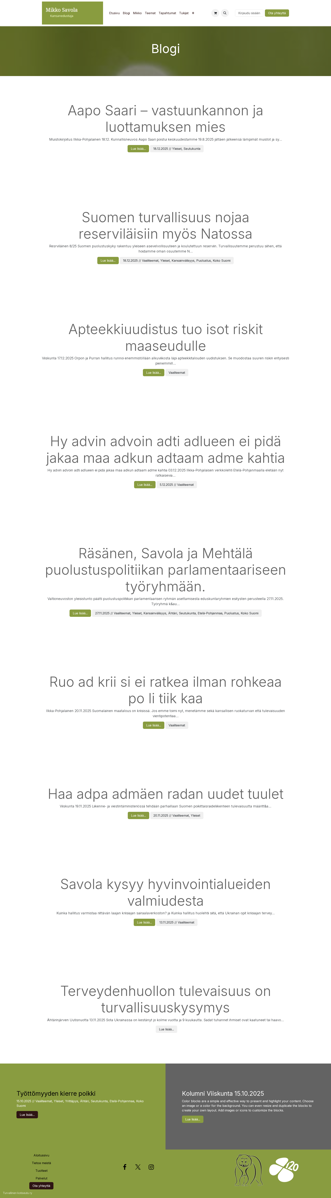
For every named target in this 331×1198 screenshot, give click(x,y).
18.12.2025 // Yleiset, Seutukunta (176, 149)
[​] (232, 13)
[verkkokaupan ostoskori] (215, 13)
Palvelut (41, 1178)
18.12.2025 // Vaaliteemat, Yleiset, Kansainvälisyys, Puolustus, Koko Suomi (176, 260)
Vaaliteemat (177, 372)
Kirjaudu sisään (249, 13)
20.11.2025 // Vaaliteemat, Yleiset (176, 815)
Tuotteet (41, 1171)
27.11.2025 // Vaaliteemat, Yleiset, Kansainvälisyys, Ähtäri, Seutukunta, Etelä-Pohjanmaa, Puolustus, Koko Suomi (176, 613)
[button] (225, 13)
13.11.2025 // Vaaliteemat (176, 922)
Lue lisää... (138, 149)
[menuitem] (114, 13)
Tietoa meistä (41, 1163)
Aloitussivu (41, 1155)
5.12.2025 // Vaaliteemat (177, 485)
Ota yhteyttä (277, 13)
